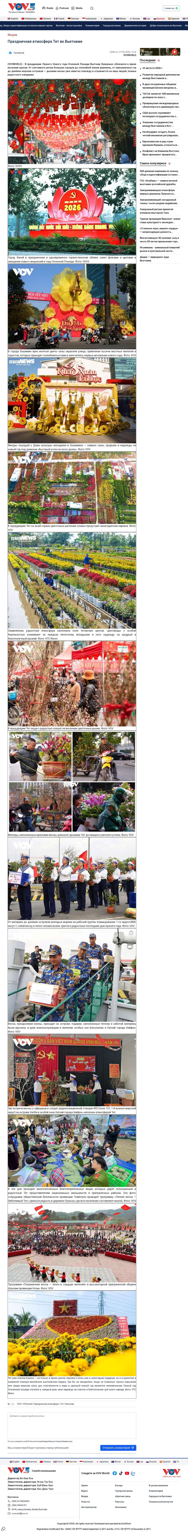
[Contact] (3, 1528)
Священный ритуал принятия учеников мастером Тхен (156, 211)
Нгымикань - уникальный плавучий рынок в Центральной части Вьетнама (160, 249)
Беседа (118, 1485)
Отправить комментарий (116, 1447)
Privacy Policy (47, 1441)
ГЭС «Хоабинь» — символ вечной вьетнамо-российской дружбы (158, 182)
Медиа (12, 35)
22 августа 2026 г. (152, 68)
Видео (84, 1491)
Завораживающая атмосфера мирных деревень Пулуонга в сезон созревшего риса (157, 192)
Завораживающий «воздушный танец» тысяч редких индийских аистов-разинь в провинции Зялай (159, 201)
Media (79, 8)
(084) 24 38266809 (20, 1501)
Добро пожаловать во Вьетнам (166, 25)
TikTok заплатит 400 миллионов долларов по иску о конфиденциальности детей (160, 95)
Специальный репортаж (161, 1502)
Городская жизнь (112, 25)
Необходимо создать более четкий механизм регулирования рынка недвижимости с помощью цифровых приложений (161, 134)
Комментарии (92, 25)
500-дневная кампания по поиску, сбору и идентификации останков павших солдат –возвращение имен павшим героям (159, 173)
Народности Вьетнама (160, 1496)
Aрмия (84, 1485)
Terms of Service (62, 1441)
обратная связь (123, 1496)
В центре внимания (158, 1485)
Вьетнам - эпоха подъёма (69, 25)
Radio (50, 8)
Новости (85, 1502)
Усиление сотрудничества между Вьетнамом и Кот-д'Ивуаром (157, 124)
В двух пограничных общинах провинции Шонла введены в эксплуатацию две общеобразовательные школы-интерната (161, 86)
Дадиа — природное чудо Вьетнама (154, 259)
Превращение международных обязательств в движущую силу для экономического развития (161, 105)
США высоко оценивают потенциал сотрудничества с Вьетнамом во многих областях (160, 114)
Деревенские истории (135, 25)
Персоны (119, 1502)
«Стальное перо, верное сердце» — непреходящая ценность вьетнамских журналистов (159, 230)
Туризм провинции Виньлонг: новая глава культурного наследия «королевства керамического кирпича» (160, 220)
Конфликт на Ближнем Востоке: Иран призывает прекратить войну (160, 153)
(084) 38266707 (19, 1505)
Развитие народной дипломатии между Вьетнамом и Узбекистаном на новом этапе (161, 76)
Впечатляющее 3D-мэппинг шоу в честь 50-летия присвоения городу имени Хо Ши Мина (160, 240)
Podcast (64, 8)
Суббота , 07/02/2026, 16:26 (123, 52)
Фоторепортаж (89, 1507)
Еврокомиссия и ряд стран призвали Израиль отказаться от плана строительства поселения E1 (159, 143)
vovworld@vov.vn (20, 1513)
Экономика (120, 1507)
